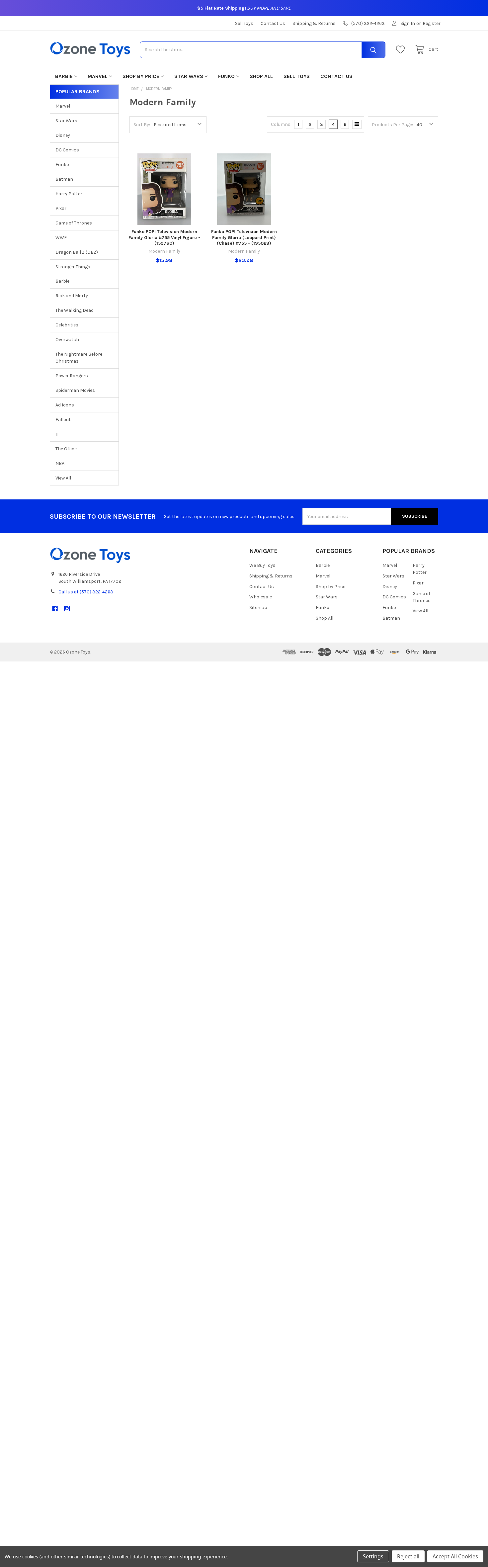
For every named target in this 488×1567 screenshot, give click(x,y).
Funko (226, 76)
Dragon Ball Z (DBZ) (76, 252)
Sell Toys (244, 23)
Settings (373, 1556)
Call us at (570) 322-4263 (85, 592)
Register (432, 23)
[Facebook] (55, 608)
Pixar (60, 208)
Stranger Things (72, 267)
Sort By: (141, 125)
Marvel (98, 76)
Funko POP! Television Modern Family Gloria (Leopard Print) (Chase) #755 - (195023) (244, 237)
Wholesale (260, 597)
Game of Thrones (73, 223)
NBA (59, 463)
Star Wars (188, 76)
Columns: (281, 124)
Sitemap (258, 607)
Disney (62, 135)
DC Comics (67, 150)
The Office (66, 449)
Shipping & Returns (314, 23)
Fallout (63, 419)
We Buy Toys (262, 565)
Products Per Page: (392, 125)
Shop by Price (140, 76)
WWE (61, 237)
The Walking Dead (74, 310)
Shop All (261, 76)
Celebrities (66, 325)
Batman (64, 179)
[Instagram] (67, 608)
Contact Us (273, 23)
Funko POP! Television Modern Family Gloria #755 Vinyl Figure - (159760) (164, 237)
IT (57, 434)
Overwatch (67, 339)
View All (63, 478)
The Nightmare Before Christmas (78, 357)
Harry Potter (68, 194)
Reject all (408, 1556)
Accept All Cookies (455, 1556)
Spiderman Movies (75, 390)
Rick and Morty (71, 296)
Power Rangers (71, 376)
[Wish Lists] (402, 49)
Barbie (64, 76)
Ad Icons (64, 405)
